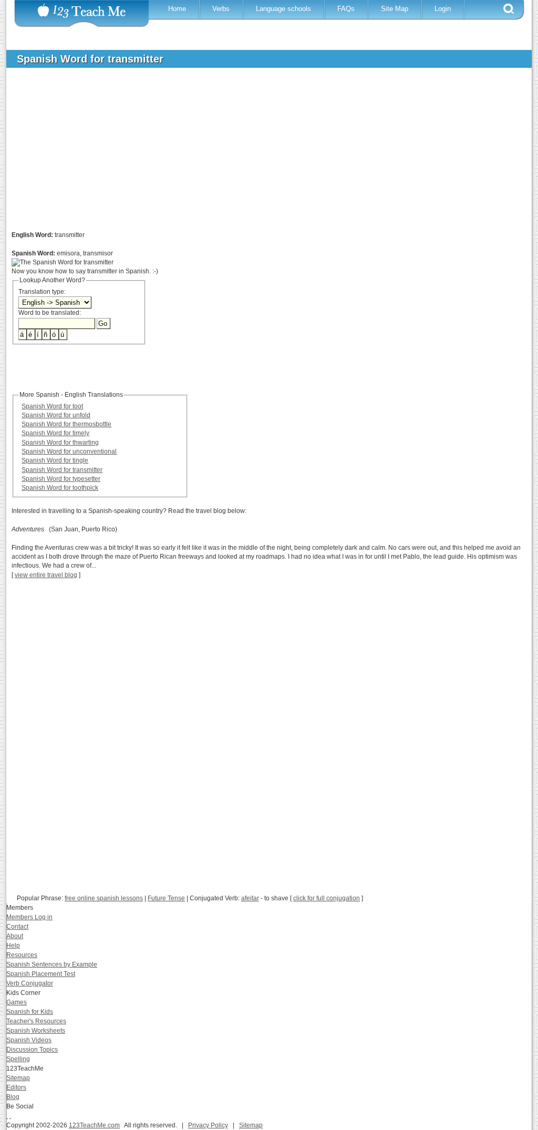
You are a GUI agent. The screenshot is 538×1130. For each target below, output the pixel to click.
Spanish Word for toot (52, 406)
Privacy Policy (208, 1125)
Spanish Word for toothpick (60, 487)
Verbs (221, 9)
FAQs (346, 9)
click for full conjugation (326, 898)
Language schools (283, 9)
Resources (21, 955)
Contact (17, 926)
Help (13, 945)
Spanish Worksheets (35, 1030)
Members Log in (29, 917)
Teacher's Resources (36, 1021)
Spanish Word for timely (55, 433)
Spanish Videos (28, 1040)
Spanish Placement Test (40, 974)
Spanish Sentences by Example (51, 964)
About (14, 936)
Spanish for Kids (29, 1011)
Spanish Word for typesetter (61, 478)
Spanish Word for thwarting (60, 442)
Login (442, 9)
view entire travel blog (46, 575)
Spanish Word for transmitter (62, 470)
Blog (12, 1097)
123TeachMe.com (94, 1125)
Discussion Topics (32, 1049)
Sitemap (18, 1078)
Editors (16, 1087)
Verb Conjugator (29, 983)
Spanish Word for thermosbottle (66, 424)
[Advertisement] (261, 154)
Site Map (394, 9)
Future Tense (166, 898)
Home (177, 9)
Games (16, 1002)
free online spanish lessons (104, 898)
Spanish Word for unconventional (69, 451)
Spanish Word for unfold (56, 415)
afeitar (250, 898)
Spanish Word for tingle (55, 460)
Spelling (18, 1059)
